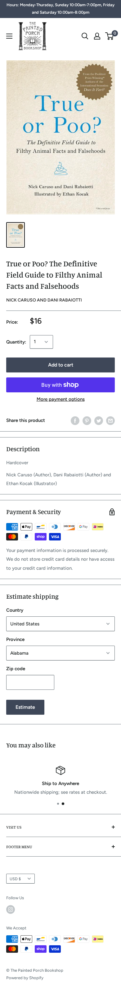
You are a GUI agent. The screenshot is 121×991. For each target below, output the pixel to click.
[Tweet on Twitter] (98, 420)
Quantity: (16, 342)
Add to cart (60, 365)
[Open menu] (9, 36)
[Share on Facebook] (75, 420)
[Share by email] (110, 420)
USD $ (15, 878)
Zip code (15, 668)
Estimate (25, 707)
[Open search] (85, 36)
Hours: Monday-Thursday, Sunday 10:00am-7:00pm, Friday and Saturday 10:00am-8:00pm (60, 8)
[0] (110, 36)
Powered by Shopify (24, 977)
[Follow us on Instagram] (10, 909)
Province (15, 639)
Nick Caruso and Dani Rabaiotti (44, 300)
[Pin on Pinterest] (87, 420)
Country (14, 610)
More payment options (61, 399)
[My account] (97, 36)
